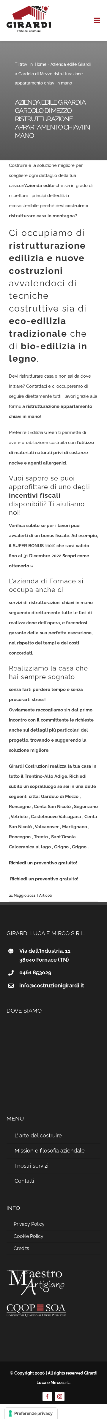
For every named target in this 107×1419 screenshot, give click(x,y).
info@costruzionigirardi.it (51, 985)
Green (50, 432)
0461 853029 (35, 972)
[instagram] (59, 1396)
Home (40, 64)
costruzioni (36, 271)
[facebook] (47, 1396)
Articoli (45, 895)
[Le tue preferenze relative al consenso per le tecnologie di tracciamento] (31, 1413)
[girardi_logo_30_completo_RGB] (29, 8)
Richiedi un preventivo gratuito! (43, 863)
